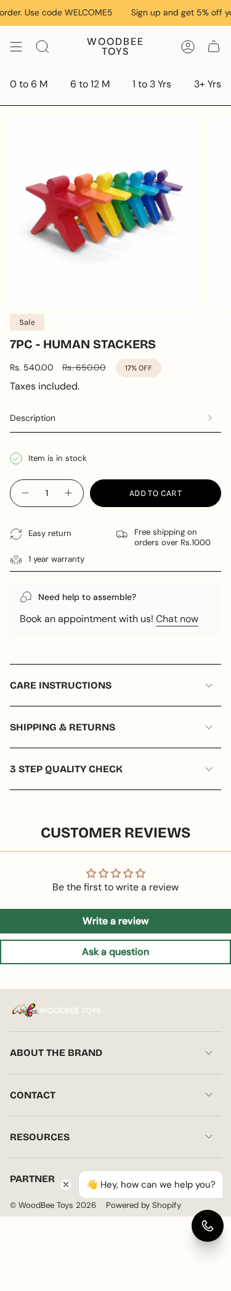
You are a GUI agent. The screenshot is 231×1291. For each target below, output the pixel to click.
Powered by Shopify (143, 1205)
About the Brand (56, 1052)
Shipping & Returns (62, 727)
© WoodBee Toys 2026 (53, 1205)
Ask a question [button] (115, 951)
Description (32, 417)
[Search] (42, 46)
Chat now (177, 618)
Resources (40, 1137)
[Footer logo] (56, 1010)
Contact (32, 1095)
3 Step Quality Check (66, 769)
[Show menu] (16, 46)
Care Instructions (60, 685)
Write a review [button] (115, 920)
